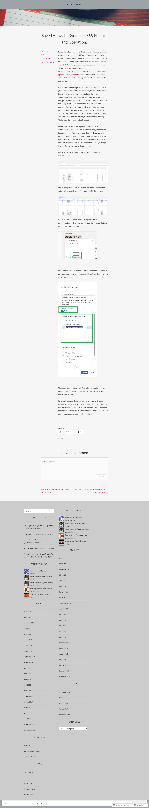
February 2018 (29, 696)
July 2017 (27, 713)
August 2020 (28, 662)
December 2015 (29, 730)
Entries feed (28, 783)
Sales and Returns (30, 757)
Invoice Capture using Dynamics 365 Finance (39, 548)
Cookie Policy (40, 804)
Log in (26, 778)
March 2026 (28, 617)
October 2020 (28, 651)
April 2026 (27, 612)
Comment (101, 476)
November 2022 (29, 623)
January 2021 (28, 645)
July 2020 (27, 668)
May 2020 (27, 679)
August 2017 (28, 708)
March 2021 (28, 640)
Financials (51, 62)
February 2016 (29, 724)
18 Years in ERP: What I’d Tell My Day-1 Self (39, 534)
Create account (29, 772)
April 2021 (27, 634)
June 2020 (27, 674)
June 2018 (27, 691)
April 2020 (27, 685)
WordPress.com (29, 795)
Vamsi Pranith (47, 58)
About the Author (74, 4)
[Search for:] (39, 511)
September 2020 (29, 657)
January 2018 (28, 702)
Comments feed (29, 789)
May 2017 (27, 719)
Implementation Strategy (32, 751)
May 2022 (27, 629)
